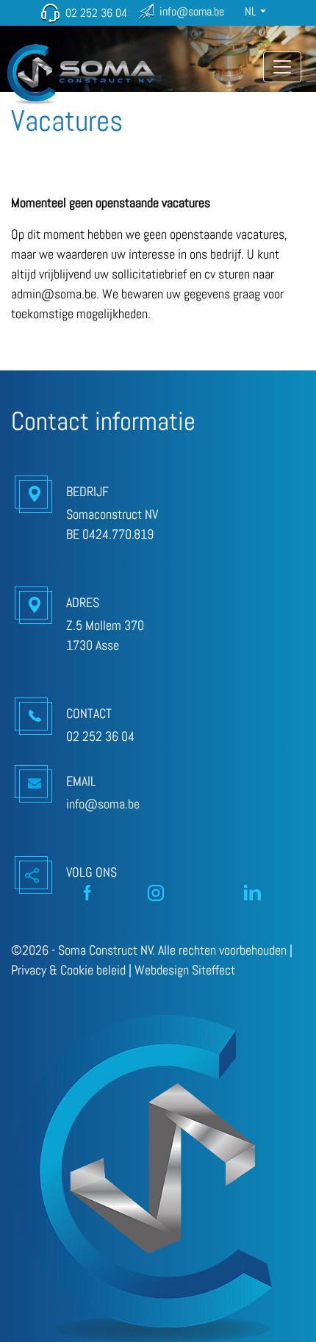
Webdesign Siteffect (184, 969)
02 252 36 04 (96, 13)
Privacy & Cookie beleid (68, 969)
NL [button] (250, 11)
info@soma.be (191, 11)
